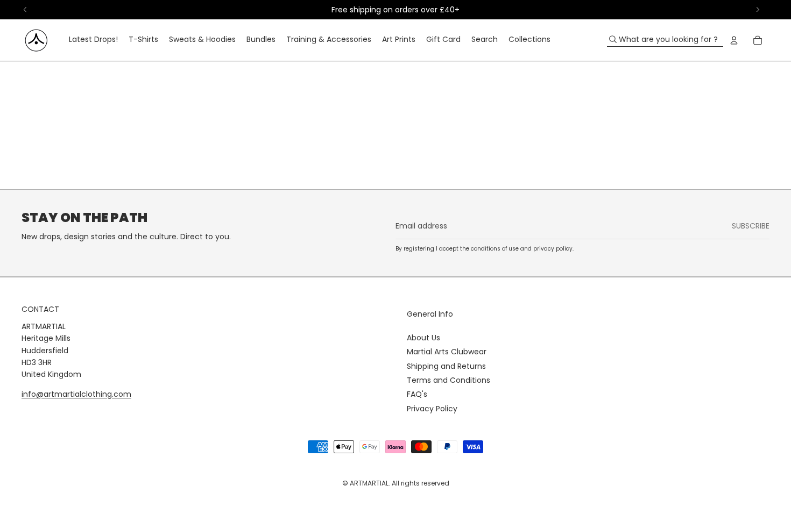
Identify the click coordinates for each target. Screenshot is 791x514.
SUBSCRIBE (750, 225)
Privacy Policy (432, 408)
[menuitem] (93, 40)
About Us (423, 337)
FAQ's (417, 394)
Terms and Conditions (448, 380)
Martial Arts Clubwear (446, 351)
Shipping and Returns (446, 366)
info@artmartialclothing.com (76, 394)
